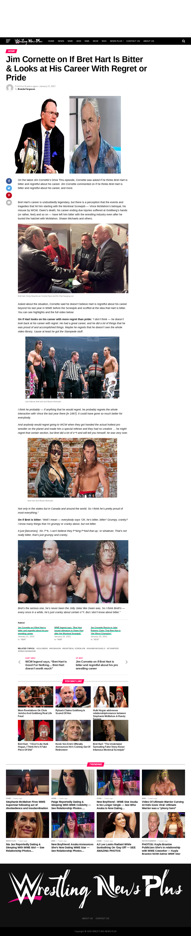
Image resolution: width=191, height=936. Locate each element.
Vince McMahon (27, 651)
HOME (51, 41)
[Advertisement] (95, 18)
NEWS (61, 41)
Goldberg (43, 649)
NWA (87, 41)
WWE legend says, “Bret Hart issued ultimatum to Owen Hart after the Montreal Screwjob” (68, 630)
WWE (70, 41)
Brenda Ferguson (26, 89)
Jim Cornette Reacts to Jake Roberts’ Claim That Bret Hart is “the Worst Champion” (106, 630)
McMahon (55, 649)
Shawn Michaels (96, 649)
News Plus (116, 41)
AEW (78, 41)
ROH (104, 41)
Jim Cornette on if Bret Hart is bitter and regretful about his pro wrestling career (33, 630)
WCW (95, 41)
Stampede (113, 649)
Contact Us (133, 41)
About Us (148, 41)
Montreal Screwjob (74, 649)
